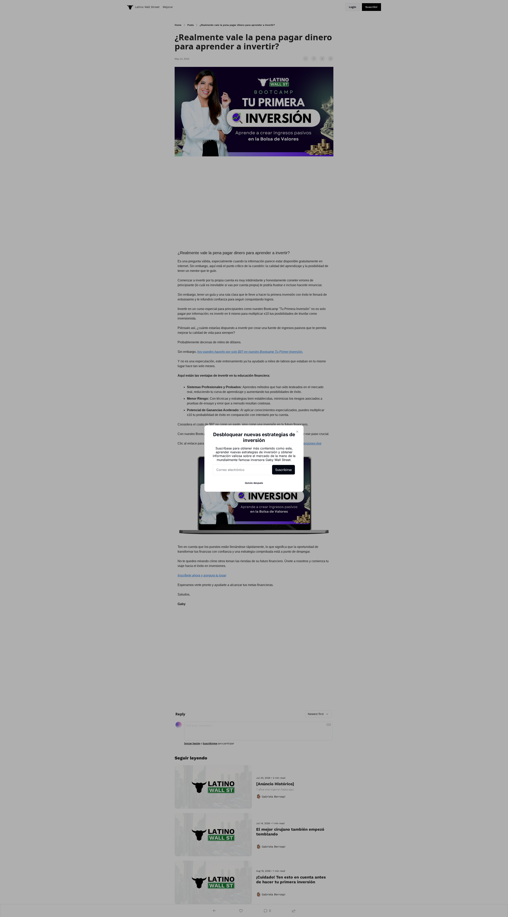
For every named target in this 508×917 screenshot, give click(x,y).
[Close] (297, 431)
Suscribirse (283, 470)
